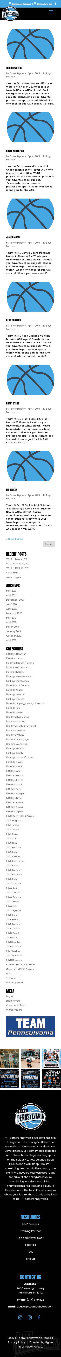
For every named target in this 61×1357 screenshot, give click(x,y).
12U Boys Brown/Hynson (19, 676)
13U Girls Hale (13, 708)
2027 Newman (14, 955)
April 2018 (11, 640)
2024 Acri (11, 888)
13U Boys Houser (15, 699)
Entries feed (13, 1000)
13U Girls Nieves (14, 712)
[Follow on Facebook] (39, 1318)
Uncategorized (14, 982)
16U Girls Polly (13, 789)
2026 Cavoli (12, 933)
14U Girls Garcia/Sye (17, 739)
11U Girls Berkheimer (17, 667)
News (9, 973)
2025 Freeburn (14, 924)
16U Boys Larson (15, 775)
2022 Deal (11, 843)
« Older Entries (14, 539)
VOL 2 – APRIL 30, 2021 (18, 563)
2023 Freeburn (14, 870)
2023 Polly (11, 879)
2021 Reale (12, 834)
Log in (9, 996)
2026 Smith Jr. (14, 946)
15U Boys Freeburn (16, 748)
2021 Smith (12, 838)
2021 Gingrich (13, 820)
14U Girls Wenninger (17, 744)
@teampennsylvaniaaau (21, 4)
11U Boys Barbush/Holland (20, 663)
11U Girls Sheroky (15, 672)
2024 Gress (12, 901)
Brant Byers (12, 403)
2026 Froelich (13, 942)
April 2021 (11, 595)
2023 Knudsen (14, 874)
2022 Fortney (13, 847)
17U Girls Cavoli (14, 807)
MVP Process (30, 1224)
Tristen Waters (14, 68)
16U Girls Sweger (15, 793)
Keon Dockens (13, 320)
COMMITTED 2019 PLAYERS (20, 964)
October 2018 (13, 635)
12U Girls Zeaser (14, 690)
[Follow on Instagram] (20, 1318)
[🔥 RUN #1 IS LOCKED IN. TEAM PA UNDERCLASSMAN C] (9, 1078)
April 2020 (11, 608)
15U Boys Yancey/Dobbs (19, 757)
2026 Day (11, 937)
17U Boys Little (14, 798)
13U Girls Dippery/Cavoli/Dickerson (25, 703)
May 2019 (11, 617)
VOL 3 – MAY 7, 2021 (17, 559)
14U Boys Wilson (15, 735)
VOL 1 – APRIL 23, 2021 (17, 568)
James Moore (13, 237)
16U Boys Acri (13, 771)
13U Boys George (15, 694)
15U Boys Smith (14, 753)
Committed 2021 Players (20, 969)
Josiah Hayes (13, 577)
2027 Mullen (13, 951)
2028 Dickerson (14, 960)
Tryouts (10, 978)
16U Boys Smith (14, 780)
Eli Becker (11, 490)
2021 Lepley (12, 829)
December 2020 (15, 599)
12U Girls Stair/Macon (18, 685)
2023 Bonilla (12, 865)
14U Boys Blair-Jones (17, 717)
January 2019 (13, 631)
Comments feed (15, 1005)
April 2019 (11, 622)
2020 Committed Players (20, 816)
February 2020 (14, 613)
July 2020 (11, 604)
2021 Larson (12, 825)
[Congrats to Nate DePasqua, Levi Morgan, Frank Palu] (51, 1078)
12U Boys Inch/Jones (17, 681)
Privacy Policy (17, 1342)
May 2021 (11, 590)
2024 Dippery (13, 897)
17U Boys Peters (14, 802)
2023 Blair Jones (15, 861)
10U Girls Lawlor (14, 658)
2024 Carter (13, 892)
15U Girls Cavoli (14, 762)
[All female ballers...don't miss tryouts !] (51, 1058)
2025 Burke (12, 915)
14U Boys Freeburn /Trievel (21, 726)
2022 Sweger (13, 856)
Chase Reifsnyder (15, 151)
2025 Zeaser (13, 928)
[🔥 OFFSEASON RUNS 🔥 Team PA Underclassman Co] (30, 1078)
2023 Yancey (13, 883)
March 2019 (12, 626)
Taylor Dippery (18, 73)
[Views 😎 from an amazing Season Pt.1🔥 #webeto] (9, 1058)
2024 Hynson (13, 910)
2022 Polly (11, 852)
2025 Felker (12, 919)
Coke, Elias (12, 572)
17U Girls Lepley (14, 811)
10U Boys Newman (16, 654)
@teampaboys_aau (44, 4)
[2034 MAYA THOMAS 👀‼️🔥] (30, 1058)
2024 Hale (11, 906)
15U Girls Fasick (14, 766)
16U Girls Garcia (14, 784)
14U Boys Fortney (15, 721)
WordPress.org (14, 1009)
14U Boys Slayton (15, 730)
